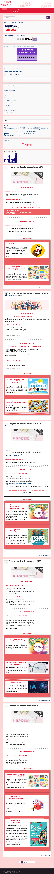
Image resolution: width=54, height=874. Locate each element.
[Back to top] (51, 871)
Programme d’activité (21, 9)
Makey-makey (31, 132)
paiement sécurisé (44, 131)
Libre (11, 132)
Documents (6, 97)
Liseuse (24, 132)
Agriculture (12, 128)
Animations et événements (9, 90)
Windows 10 (15, 135)
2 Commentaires (46, 855)
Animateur (12, 168)
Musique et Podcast (14, 455)
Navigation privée (7, 107)
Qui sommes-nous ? (11, 9)
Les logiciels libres (16, 11)
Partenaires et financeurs (10, 870)
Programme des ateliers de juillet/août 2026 (13, 71)
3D (5, 128)
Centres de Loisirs (44, 128)
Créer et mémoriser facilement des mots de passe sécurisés (19, 46)
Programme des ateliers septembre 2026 (12, 68)
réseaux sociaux (29, 134)
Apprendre (30, 9)
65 (31, 862)
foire (21, 130)
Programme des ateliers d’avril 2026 (11, 79)
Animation (23, 128)
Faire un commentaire (45, 287)
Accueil (4, 9)
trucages (44, 133)
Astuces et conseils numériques (11, 92)
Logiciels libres (7, 105)
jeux (5, 132)
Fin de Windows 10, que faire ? (44, 870)
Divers (5, 95)
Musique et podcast (14, 484)
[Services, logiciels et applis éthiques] (12, 27)
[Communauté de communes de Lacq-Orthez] (27, 144)
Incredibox (39, 130)
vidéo (6, 135)
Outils (41, 9)
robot (22, 133)
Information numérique (9, 102)
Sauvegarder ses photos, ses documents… (20, 483)
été (19, 135)
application (30, 128)
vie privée (10, 135)
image (32, 130)
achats (8, 128)
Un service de (7, 140)
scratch (35, 133)
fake (18, 130)
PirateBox (11, 133)
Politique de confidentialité (31, 870)
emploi (16, 130)
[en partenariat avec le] (10, 157)
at (33, 128)
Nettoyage (38, 131)
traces (42, 133)
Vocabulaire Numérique (9, 112)
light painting (16, 132)
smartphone (39, 133)
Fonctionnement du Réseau (10, 100)
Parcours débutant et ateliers (10, 110)
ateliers (37, 128)
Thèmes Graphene (14, 872)
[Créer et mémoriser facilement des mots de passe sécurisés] (27, 54)
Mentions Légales (20, 870)
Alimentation (16, 128)
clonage (6, 130)
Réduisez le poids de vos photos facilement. (15, 35)
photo (6, 134)
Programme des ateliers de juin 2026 (11, 74)
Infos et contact (6, 11)
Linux (20, 132)
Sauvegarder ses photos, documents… (19, 454)
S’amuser (37, 9)
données (12, 130)
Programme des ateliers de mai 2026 (11, 77)
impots (34, 130)
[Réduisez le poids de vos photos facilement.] (27, 39)
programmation (17, 133)
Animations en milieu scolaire (10, 87)
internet (44, 130)
